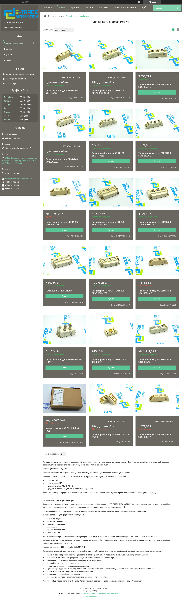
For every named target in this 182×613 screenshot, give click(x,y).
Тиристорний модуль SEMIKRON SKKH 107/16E (154, 292)
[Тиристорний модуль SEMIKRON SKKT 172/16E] (157, 329)
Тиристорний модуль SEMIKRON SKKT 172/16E (154, 360)
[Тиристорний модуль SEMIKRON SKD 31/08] (111, 398)
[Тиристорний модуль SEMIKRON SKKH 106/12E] (64, 192)
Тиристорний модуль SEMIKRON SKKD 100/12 (154, 435)
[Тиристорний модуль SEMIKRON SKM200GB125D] (111, 192)
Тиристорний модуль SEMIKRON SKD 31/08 (110, 435)
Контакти (103, 7)
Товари (61, 7)
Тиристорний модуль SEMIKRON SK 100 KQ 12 (110, 360)
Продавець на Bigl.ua (91, 591)
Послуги (89, 7)
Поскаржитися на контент (91, 593)
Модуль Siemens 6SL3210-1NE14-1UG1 (63, 429)
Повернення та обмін (125, 7)
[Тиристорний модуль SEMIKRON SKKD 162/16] (157, 54)
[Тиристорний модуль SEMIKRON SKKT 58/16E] (157, 123)
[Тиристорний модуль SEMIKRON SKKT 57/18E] (64, 54)
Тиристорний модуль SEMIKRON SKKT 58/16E (154, 154)
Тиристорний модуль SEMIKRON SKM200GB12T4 (154, 223)
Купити (157, 92)
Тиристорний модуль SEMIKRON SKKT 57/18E (62, 91)
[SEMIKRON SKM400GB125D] (64, 261)
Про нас (75, 7)
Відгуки (8, 54)
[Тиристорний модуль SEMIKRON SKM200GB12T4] (157, 192)
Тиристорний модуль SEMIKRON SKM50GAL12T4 (62, 160)
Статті (7, 60)
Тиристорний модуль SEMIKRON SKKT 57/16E (108, 154)
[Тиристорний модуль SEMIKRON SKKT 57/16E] (111, 123)
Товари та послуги (56, 16)
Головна (48, 7)
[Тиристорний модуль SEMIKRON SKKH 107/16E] (157, 261)
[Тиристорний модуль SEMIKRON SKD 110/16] (64, 329)
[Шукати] (178, 7)
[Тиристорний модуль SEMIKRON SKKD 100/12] (157, 398)
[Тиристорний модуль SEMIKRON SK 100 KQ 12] (111, 329)
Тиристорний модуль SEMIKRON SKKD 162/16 (154, 85)
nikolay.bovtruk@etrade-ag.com (18, 179)
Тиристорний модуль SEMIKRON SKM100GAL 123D (108, 91)
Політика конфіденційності (114, 593)
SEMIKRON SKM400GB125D (59, 290)
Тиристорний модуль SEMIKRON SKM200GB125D (108, 223)
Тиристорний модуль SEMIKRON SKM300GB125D (108, 292)
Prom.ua (104, 588)
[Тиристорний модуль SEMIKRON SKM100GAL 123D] (111, 54)
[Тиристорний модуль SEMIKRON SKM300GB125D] (111, 261)
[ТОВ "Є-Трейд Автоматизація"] (21, 13)
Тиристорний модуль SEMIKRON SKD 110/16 (64, 360)
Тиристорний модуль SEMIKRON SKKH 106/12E (62, 223)
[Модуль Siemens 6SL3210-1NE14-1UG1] (64, 398)
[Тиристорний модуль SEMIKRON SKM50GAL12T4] (64, 123)
